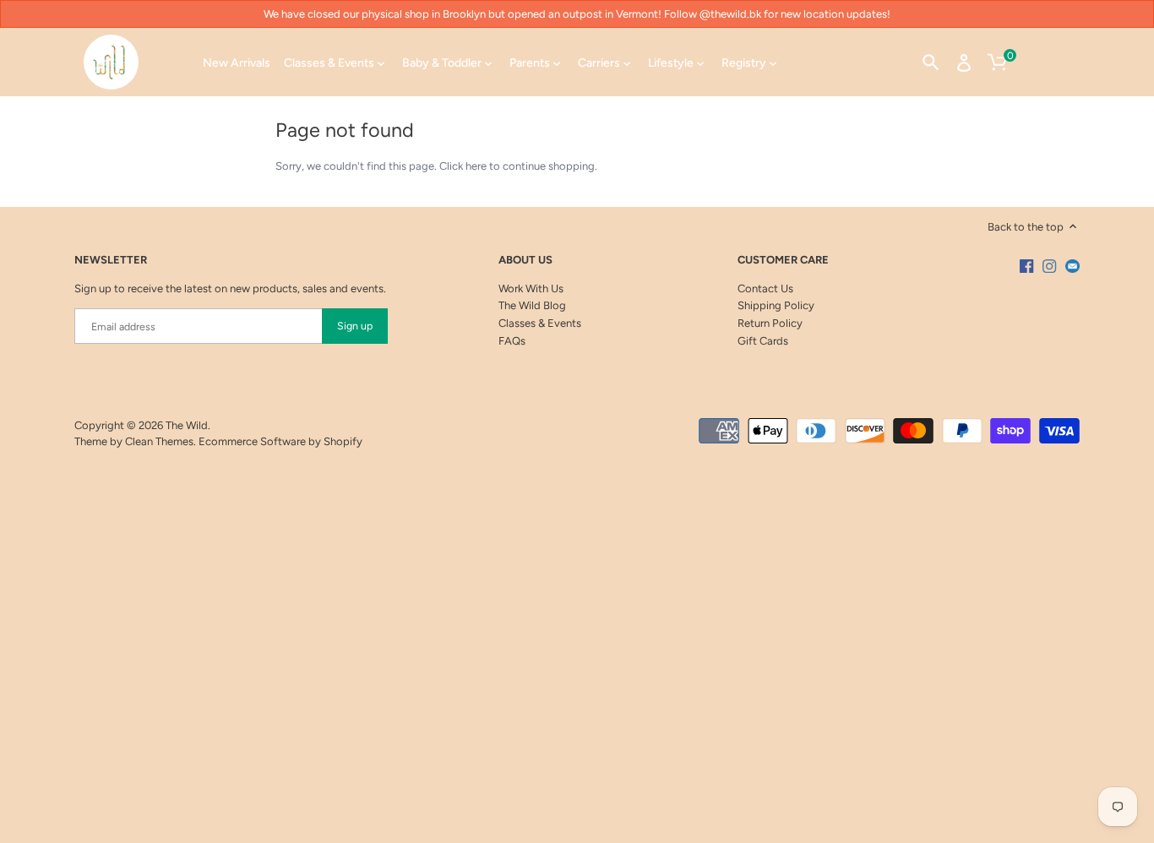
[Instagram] (1049, 266)
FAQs (511, 340)
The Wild (187, 425)
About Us (525, 259)
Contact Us (765, 288)
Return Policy (770, 323)
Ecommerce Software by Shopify (280, 441)
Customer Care (783, 259)
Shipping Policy (776, 305)
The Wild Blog (532, 305)
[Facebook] (1026, 266)
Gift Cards (763, 340)
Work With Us (530, 288)
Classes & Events (539, 323)
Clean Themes (159, 441)
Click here (463, 166)
